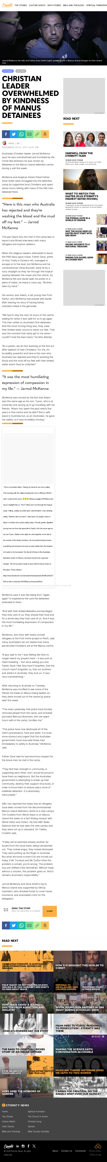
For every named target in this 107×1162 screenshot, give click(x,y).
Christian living (34, 1121)
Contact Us (66, 1151)
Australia (8, 71)
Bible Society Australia (38, 1131)
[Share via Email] (29, 134)
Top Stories (7, 1116)
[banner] (7, 5)
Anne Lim (13, 143)
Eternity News (17, 1105)
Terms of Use (95, 1155)
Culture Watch (8, 1121)
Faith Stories (8, 1126)
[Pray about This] (45, 134)
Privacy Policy (95, 1151)
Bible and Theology (11, 1131)
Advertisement (99, 113)
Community (80, 1151)
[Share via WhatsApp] (21, 134)
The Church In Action (38, 1116)
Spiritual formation (36, 1111)
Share (50, 911)
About (55, 1151)
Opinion (31, 1126)
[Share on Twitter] (14, 134)
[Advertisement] (84, 95)
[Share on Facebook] (6, 134)
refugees (21, 71)
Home (5, 1111)
